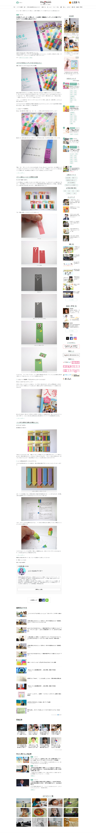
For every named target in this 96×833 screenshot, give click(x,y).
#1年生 (71, 90)
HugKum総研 (68, 177)
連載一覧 (73, 7)
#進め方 (71, 134)
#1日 (71, 121)
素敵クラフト (74, 177)
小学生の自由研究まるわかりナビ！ (33, 7)
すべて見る (71, 330)
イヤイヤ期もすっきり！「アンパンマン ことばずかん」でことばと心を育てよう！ (71, 54)
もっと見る (71, 299)
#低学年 (71, 161)
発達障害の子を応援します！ (71, 180)
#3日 (71, 101)
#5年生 (75, 94)
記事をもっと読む (39, 589)
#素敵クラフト (72, 98)
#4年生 (75, 92)
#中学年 (75, 161)
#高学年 (71, 163)
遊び (25, 7)
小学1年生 (69, 193)
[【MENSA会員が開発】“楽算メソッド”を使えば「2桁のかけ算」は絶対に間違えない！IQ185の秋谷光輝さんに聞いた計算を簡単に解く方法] (22, 768)
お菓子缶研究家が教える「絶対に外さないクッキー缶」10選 (75, 230)
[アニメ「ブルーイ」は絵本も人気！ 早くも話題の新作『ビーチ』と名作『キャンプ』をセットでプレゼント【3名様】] (22, 759)
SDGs (58, 7)
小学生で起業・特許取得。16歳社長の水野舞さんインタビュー (75, 237)
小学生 (31, 57)
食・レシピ (49, 7)
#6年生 (71, 94)
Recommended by (54, 714)
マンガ (54, 7)
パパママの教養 (20, 7)
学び (14, 7)
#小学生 (75, 159)
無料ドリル (44, 7)
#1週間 (71, 123)
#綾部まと (33, 775)
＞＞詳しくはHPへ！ (20, 172)
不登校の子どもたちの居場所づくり (71, 185)
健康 (61, 7)
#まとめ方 (76, 134)
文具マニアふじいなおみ (24, 57)
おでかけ (68, 7)
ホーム (17, 10)
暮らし (64, 7)
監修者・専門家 (79, 7)
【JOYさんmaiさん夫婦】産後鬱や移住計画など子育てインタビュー (75, 215)
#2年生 (75, 90)
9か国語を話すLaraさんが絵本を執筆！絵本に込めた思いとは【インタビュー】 (71, 73)
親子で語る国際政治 (71, 182)
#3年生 (71, 92)
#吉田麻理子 (72, 96)
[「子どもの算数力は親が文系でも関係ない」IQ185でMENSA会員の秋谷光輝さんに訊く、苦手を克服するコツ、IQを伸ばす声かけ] (22, 782)
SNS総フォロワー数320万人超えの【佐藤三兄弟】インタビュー (75, 223)
